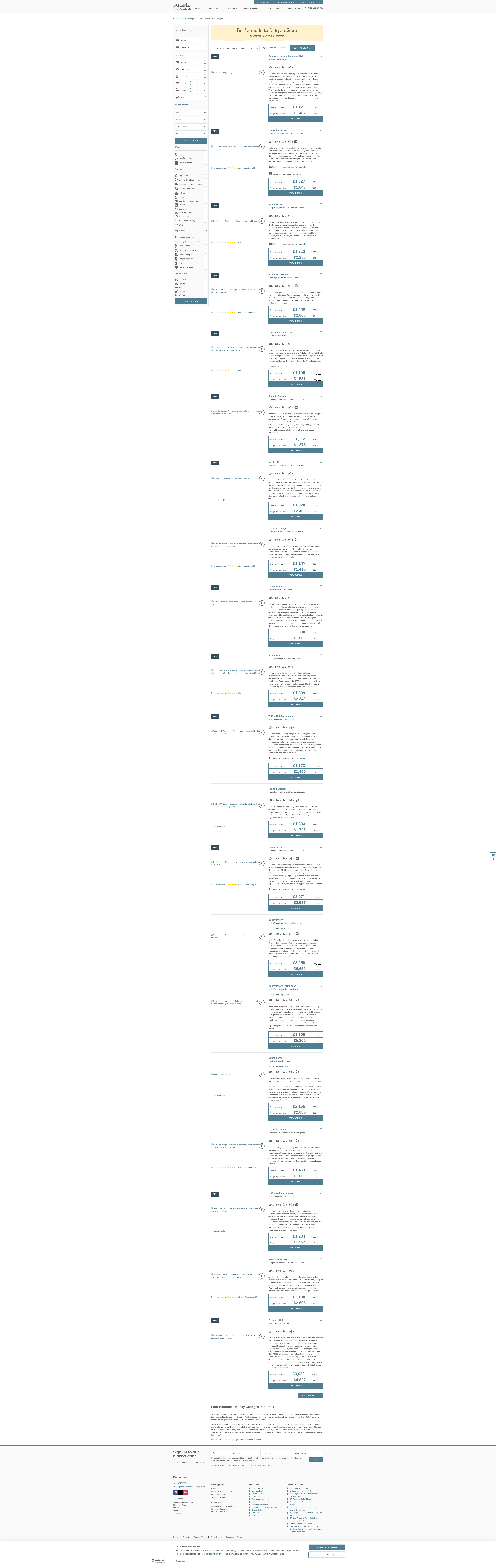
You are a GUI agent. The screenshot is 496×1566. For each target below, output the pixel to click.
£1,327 (299, 181)
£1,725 (300, 830)
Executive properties (187, 250)
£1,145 (299, 563)
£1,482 (300, 113)
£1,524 (300, 1242)
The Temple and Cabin (280, 332)
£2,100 (299, 1297)
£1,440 (299, 309)
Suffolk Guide (273, 8)
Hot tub (182, 193)
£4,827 (300, 1380)
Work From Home (186, 238)
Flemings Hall (276, 1320)
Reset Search (191, 141)
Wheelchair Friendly (187, 221)
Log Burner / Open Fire (188, 201)
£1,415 (300, 569)
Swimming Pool (185, 213)
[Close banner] (350, 1545)
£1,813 (299, 251)
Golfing (182, 291)
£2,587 (300, 902)
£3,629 (299, 1374)
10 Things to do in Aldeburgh (301, 1499)
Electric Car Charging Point (190, 180)
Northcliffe (274, 462)
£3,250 (299, 963)
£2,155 (299, 1106)
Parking (182, 205)
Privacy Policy (249, 1465)
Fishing (182, 287)
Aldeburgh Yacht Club (299, 1488)
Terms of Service (262, 1465)
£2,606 (300, 1303)
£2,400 (300, 511)
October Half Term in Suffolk (301, 1491)
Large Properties (186, 259)
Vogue (282, 943)
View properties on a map (276, 48)
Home (197, 8)
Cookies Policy (211, 1554)
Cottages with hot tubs (261, 1502)
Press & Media (217, 1537)
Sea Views (183, 209)
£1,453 (299, 1170)
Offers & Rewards (259, 1494)
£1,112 (299, 439)
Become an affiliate (234, 1537)
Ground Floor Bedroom (188, 189)
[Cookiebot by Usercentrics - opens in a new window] (158, 1561)
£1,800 (300, 1176)
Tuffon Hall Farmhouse (281, 716)
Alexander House (277, 1259)
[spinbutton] (191, 62)
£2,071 (299, 896)
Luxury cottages (258, 1496)
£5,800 (300, 1040)
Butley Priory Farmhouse (282, 986)
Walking (182, 295)
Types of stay (257, 1510)
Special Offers (185, 154)
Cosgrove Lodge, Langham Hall (285, 56)
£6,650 (300, 968)
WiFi (181, 225)
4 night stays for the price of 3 (187, 242)
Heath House (275, 204)
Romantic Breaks (186, 267)
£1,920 (299, 505)
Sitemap (255, 1515)
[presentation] (261, 72)
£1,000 (300, 638)
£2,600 (300, 315)
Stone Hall (274, 655)
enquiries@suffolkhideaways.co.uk (191, 1487)
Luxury (181, 263)
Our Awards (256, 1513)
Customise (180, 1561)
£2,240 (300, 699)
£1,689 (299, 693)
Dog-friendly (184, 176)
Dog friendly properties (261, 1499)
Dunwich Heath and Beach (301, 1523)
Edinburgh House (278, 274)
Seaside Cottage (277, 396)
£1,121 (299, 107)
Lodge (181, 197)
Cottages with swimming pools (264, 1507)
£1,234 (299, 1236)
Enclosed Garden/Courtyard (190, 184)
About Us (186, 1537)
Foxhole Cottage (277, 528)
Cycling (182, 284)
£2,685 (300, 1112)
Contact (176, 1537)
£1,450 (300, 771)
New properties (258, 1488)
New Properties (185, 158)
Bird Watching (184, 280)
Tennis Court (184, 216)
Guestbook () (249, 168)
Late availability (258, 1491)
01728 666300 (314, 8)
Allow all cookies (326, 1547)
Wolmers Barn (276, 586)
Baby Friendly (184, 246)
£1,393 (299, 824)
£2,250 (300, 257)
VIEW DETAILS (295, 119)
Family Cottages (185, 255)
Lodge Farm (275, 1058)
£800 (300, 632)
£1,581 (300, 379)
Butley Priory (275, 920)
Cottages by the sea (260, 1504)
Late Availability (185, 163)
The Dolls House (277, 130)
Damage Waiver (200, 1537)
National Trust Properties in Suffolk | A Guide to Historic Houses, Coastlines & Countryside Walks (305, 1529)
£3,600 (299, 1034)
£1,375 (300, 445)
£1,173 (299, 765)
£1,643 (300, 187)
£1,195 (299, 373)
